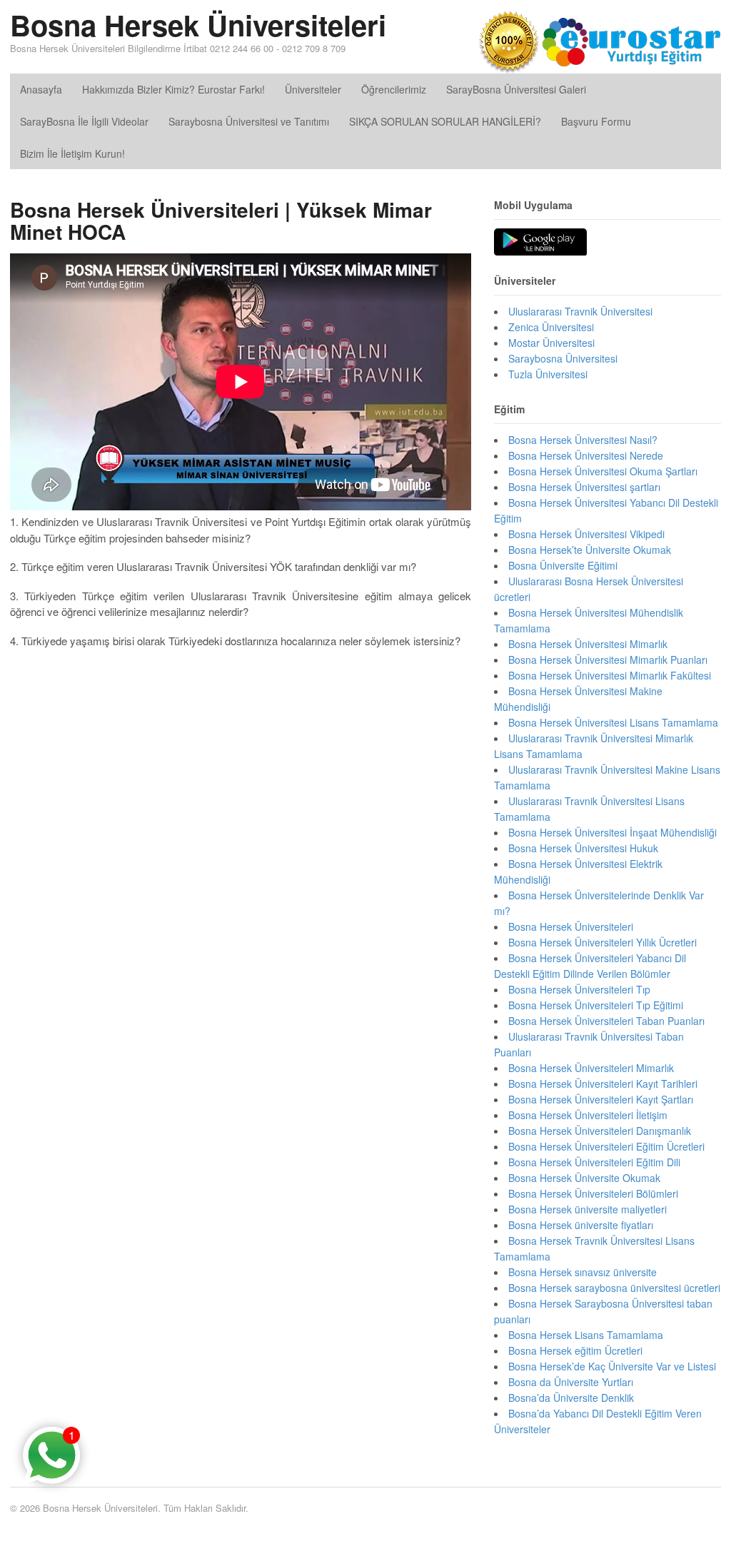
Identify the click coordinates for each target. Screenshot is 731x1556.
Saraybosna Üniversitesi (562, 358)
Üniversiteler (313, 89)
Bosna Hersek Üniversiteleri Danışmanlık (599, 1130)
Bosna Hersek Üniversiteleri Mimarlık (591, 1068)
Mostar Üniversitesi (551, 342)
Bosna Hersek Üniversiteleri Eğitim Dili (594, 1162)
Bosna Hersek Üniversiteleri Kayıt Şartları (600, 1099)
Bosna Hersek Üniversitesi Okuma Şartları (602, 471)
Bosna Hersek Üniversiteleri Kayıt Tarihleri (602, 1083)
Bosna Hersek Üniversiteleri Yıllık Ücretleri (602, 942)
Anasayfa (41, 89)
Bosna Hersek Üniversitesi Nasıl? (582, 440)
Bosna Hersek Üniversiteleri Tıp (579, 989)
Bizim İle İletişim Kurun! (72, 153)
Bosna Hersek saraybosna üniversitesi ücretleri (614, 1287)
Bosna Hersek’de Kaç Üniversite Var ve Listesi (612, 1366)
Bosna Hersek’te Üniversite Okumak (589, 549)
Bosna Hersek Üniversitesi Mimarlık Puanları (607, 659)
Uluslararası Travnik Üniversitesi (580, 311)
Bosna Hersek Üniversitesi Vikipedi (586, 534)
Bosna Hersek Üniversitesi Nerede (585, 455)
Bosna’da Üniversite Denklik (571, 1397)
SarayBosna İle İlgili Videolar (84, 121)
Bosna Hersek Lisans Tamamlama (585, 1335)
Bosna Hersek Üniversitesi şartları (584, 487)
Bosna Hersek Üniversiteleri (198, 24)
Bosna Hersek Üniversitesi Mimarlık (587, 644)
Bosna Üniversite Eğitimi (562, 565)
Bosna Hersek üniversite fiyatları (580, 1225)
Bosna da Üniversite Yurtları (570, 1382)
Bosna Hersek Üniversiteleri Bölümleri (593, 1193)
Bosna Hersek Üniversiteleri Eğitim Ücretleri (606, 1146)
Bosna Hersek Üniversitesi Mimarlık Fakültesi (609, 675)
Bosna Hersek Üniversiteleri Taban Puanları (606, 1021)
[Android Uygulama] (540, 242)
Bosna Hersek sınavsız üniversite (582, 1272)
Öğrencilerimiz (393, 89)
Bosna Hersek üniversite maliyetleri (587, 1209)
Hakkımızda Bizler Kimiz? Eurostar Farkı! (173, 89)
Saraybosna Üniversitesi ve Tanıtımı (248, 121)
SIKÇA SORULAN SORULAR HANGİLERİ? (445, 121)
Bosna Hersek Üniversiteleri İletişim (587, 1115)
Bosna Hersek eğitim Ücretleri (575, 1350)
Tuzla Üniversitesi (548, 374)
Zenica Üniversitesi (551, 327)
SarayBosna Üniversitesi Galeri (516, 89)
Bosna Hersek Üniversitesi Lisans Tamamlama (613, 722)
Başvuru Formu (596, 121)
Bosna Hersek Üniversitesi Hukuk (583, 848)
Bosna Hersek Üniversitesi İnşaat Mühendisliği (612, 832)
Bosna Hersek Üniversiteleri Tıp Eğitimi (595, 1005)
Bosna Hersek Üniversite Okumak (584, 1178)
